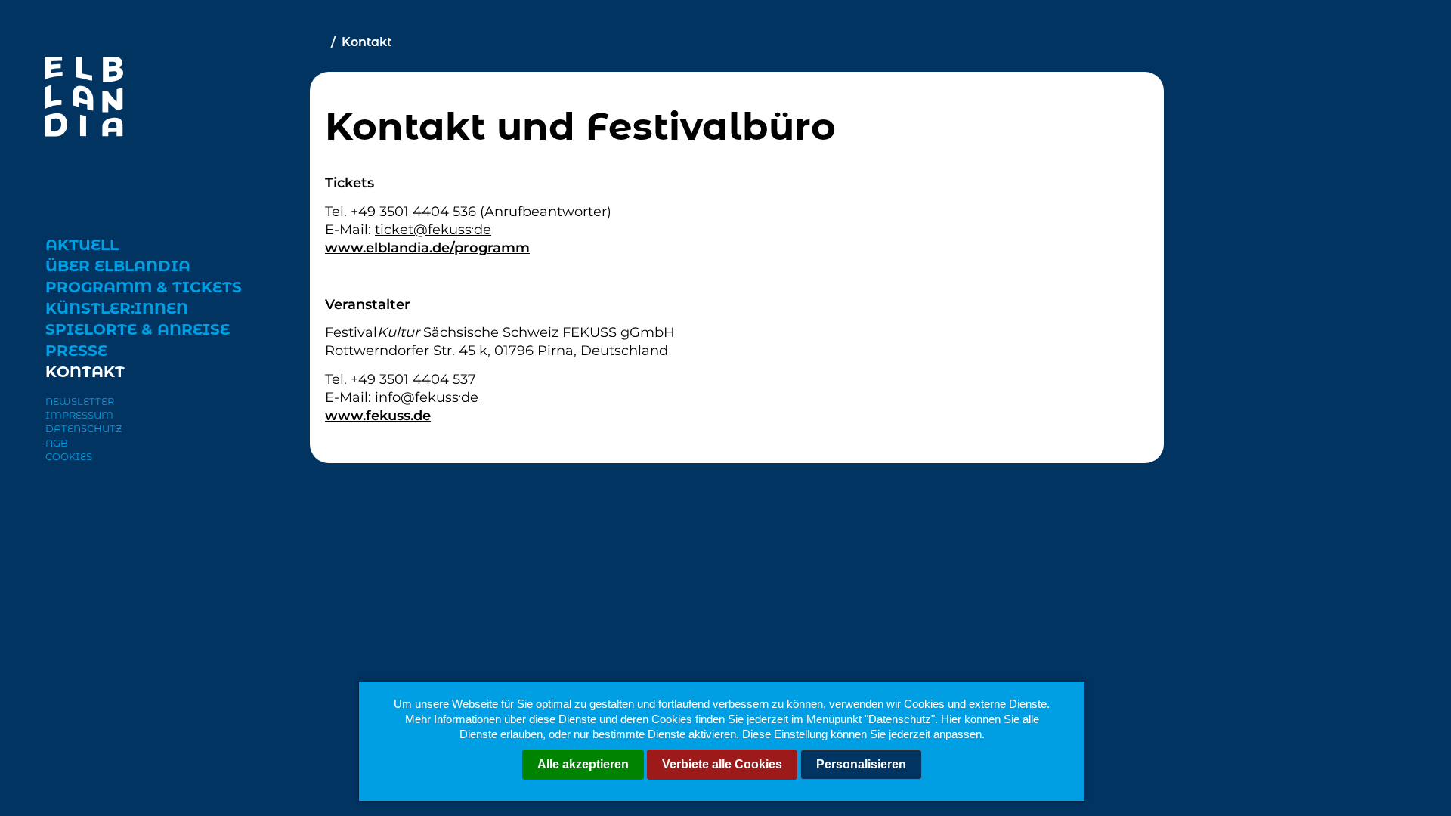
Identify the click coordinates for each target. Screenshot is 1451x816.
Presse (76, 351)
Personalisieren (861, 764)
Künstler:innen (116, 308)
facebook (57, 505)
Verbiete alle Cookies (722, 764)
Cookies (68, 456)
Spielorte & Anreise (137, 329)
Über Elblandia (117, 266)
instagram (90, 505)
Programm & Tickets (143, 287)
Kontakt (85, 372)
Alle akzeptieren (583, 764)
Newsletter (79, 401)
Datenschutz (83, 428)
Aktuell (82, 245)
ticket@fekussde (433, 229)
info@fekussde (426, 397)
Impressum (79, 415)
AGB (56, 443)
